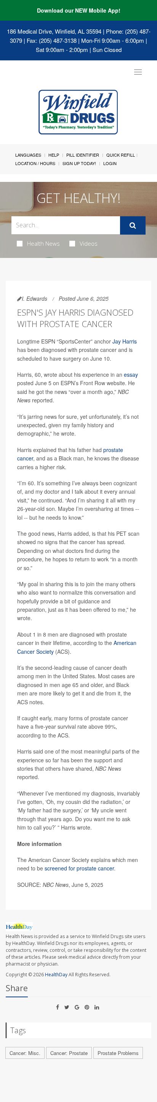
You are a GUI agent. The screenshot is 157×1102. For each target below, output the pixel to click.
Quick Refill (120, 155)
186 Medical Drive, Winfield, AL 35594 (54, 31)
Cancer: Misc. (25, 1053)
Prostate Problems (118, 1053)
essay (131, 374)
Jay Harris (124, 341)
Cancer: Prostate (69, 1053)
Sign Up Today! (79, 163)
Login (110, 163)
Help (53, 155)
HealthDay (56, 974)
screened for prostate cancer (79, 868)
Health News (43, 243)
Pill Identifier (82, 155)
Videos (89, 243)
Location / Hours (35, 163)
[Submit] (133, 225)
